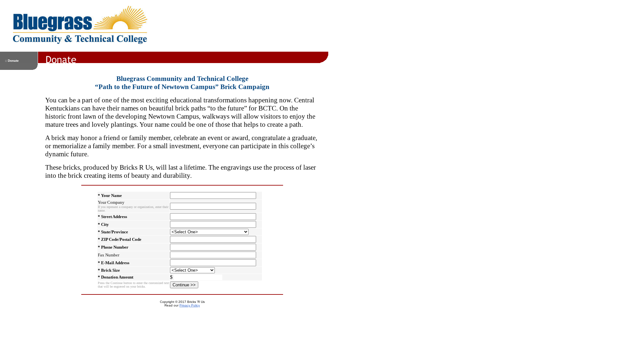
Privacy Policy (189, 305)
